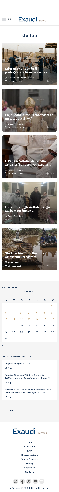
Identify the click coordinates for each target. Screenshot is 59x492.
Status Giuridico (29, 459)
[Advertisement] (29, 7)
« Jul (4, 345)
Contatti (29, 472)
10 (6, 319)
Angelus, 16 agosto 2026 (17, 363)
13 (29, 319)
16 (52, 319)
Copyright (29, 467)
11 (13, 319)
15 (44, 319)
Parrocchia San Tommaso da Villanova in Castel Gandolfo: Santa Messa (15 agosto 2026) (28, 391)
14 (37, 319)
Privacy (29, 463)
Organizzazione (29, 455)
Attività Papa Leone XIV (16, 356)
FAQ (29, 450)
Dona (29, 442)
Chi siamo (29, 446)
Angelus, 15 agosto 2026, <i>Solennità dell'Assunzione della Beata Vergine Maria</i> (28, 376)
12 (21, 319)
